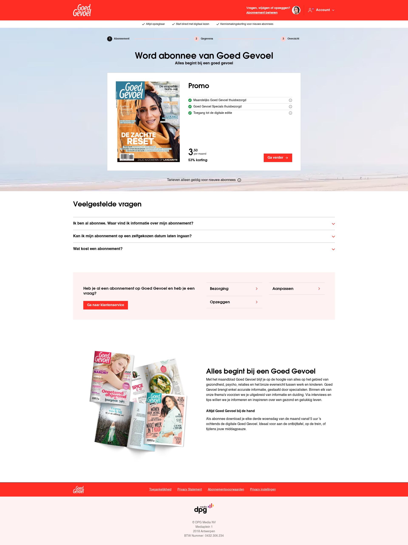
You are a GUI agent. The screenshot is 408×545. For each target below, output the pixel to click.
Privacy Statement (189, 489)
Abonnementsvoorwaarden (226, 489)
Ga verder (275, 158)
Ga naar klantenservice (105, 305)
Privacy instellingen (263, 489)
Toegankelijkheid (160, 489)
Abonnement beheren (262, 12)
